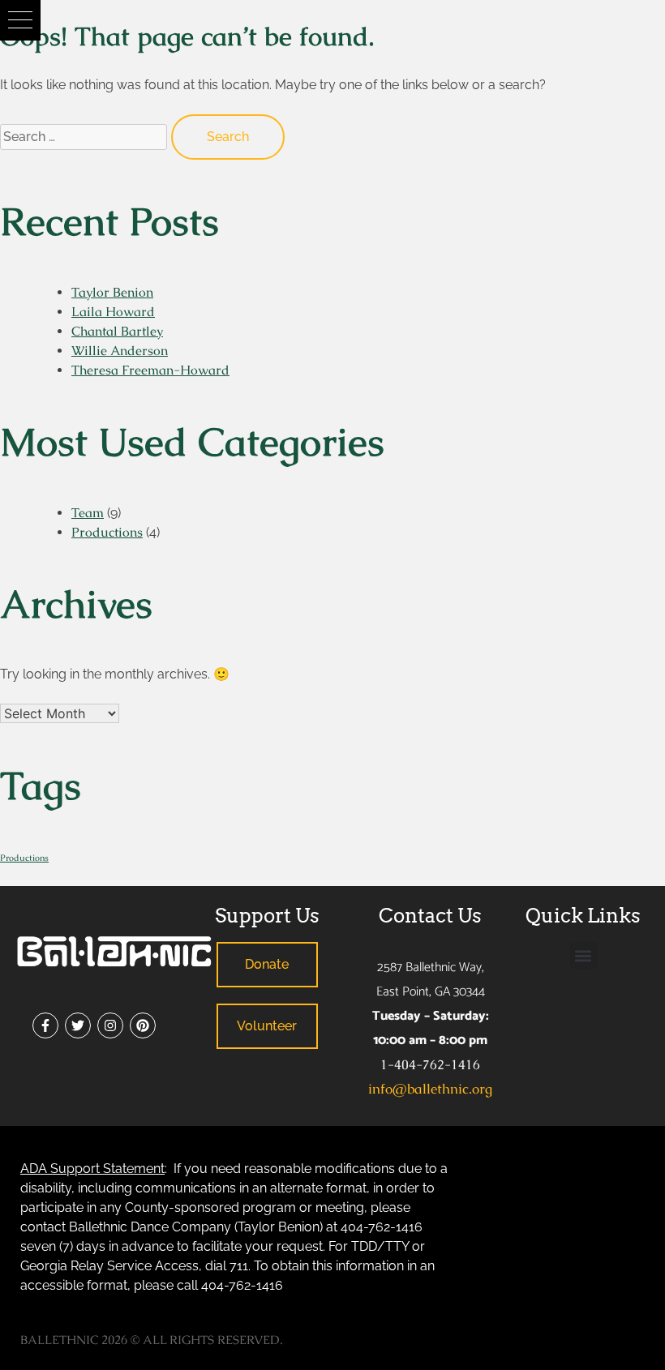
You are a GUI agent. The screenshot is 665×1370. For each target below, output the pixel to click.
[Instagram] (110, 1025)
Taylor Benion (112, 292)
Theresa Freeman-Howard (150, 370)
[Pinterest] (143, 1025)
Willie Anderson (119, 350)
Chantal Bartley (117, 331)
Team (87, 512)
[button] (20, 20)
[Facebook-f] (45, 1025)
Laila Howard (113, 311)
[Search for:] (85, 135)
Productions (107, 532)
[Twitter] (78, 1025)
